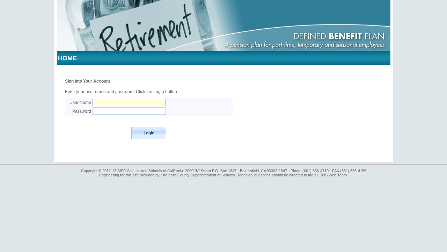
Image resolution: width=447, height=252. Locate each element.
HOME (67, 58)
